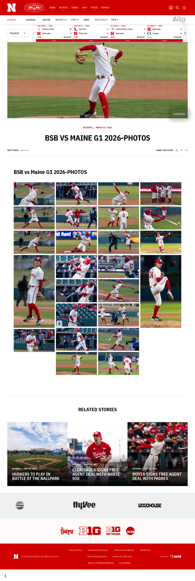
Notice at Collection (122, 556)
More (113, 19)
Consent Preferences (98, 550)
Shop (84, 7)
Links (54, 40)
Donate (74, 7)
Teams (52, 7)
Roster (46, 19)
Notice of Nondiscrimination (101, 563)
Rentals (105, 7)
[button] (185, 33)
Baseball (88, 127)
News (86, 19)
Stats (74, 19)
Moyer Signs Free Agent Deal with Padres (157, 476)
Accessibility (125, 562)
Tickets (94, 7)
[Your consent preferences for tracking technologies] (5, 576)
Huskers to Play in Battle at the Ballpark (35, 476)
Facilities (100, 19)
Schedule (30, 19)
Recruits (63, 7)
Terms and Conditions (124, 550)
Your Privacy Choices (97, 556)
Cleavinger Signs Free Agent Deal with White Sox (96, 474)
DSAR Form (145, 550)
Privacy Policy (75, 550)
